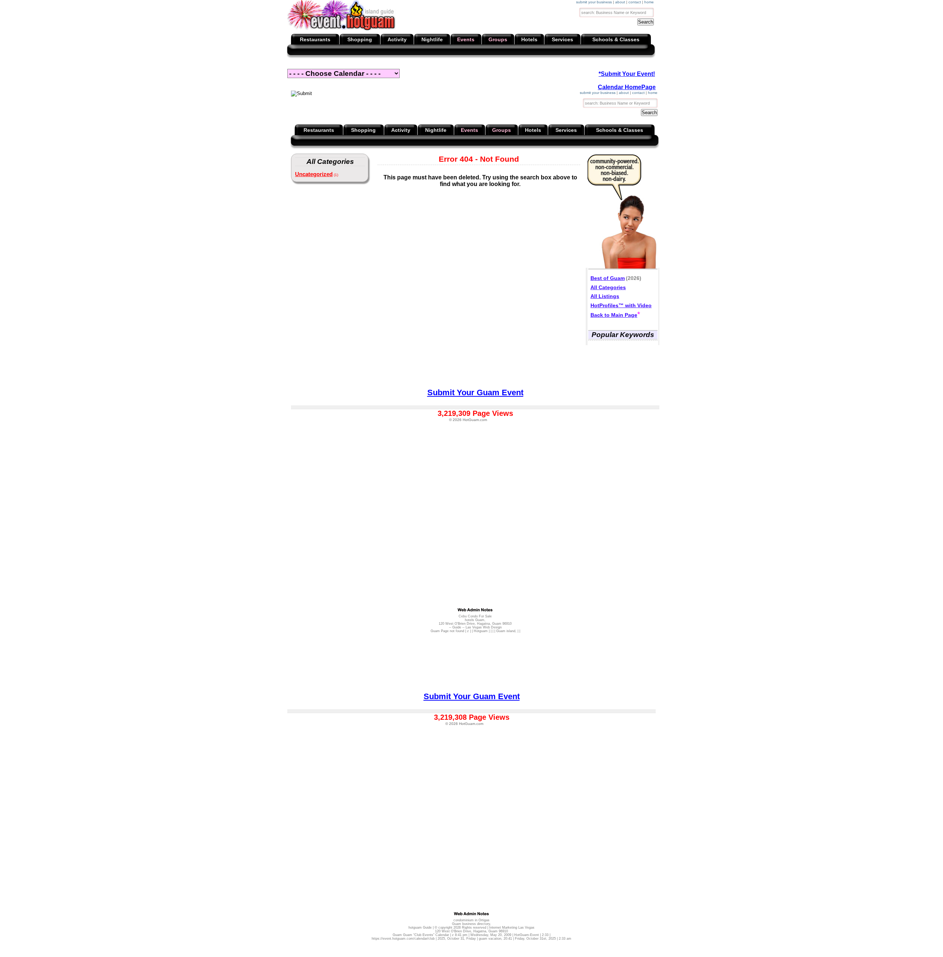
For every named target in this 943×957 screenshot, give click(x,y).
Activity (397, 39)
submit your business (594, 2)
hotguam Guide (420, 927)
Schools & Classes (615, 39)
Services (562, 39)
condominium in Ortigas (471, 920)
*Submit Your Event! (627, 74)
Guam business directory (471, 924)
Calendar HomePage (627, 87)
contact (634, 2)
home (649, 2)
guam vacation (490, 938)
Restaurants (315, 39)
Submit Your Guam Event (472, 696)
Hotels (529, 39)
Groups (497, 39)
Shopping (359, 39)
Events (465, 39)
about (620, 2)
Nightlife (432, 39)
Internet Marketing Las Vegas (511, 927)
